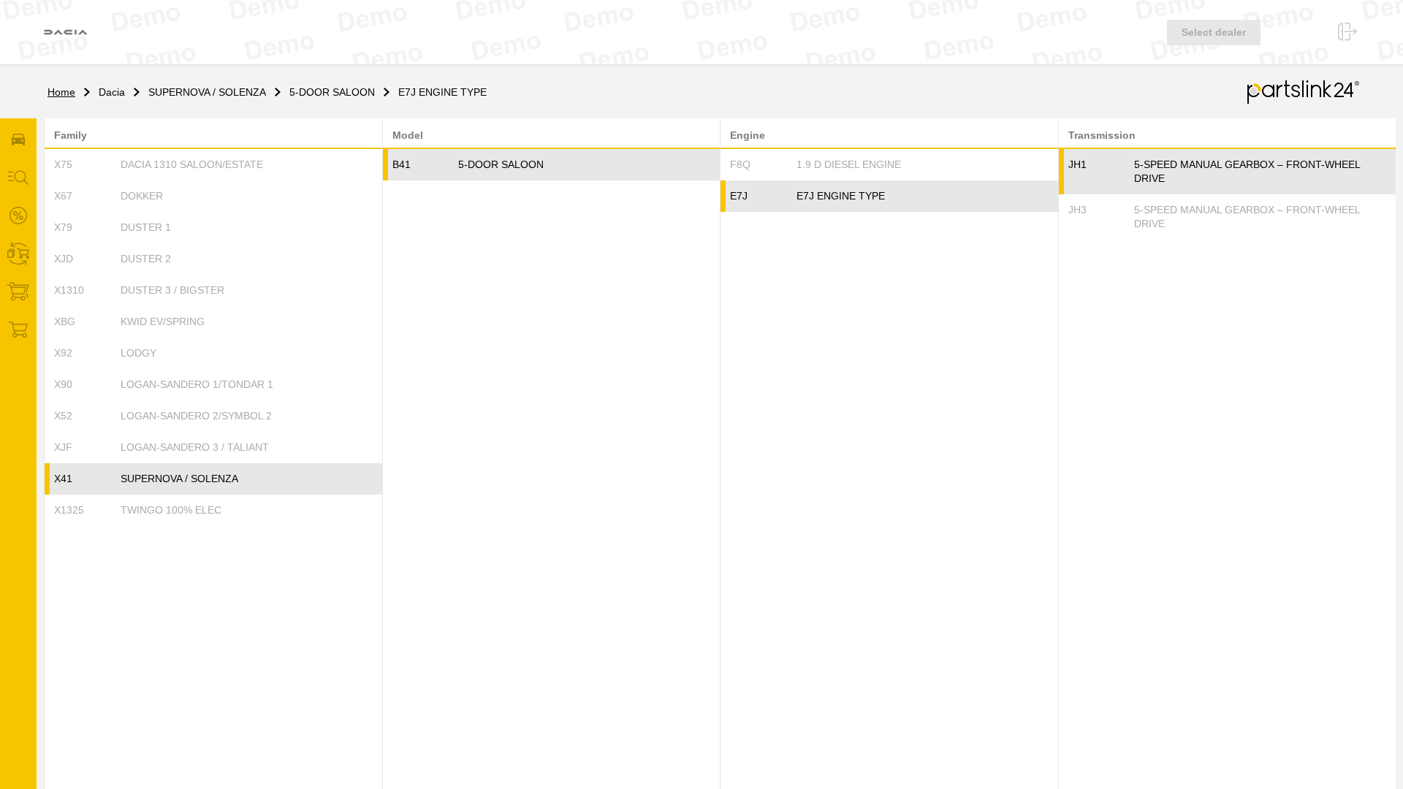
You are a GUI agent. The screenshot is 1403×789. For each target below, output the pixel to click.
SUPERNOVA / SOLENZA (207, 92)
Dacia (112, 92)
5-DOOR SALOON (332, 92)
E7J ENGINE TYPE (442, 92)
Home (61, 92)
